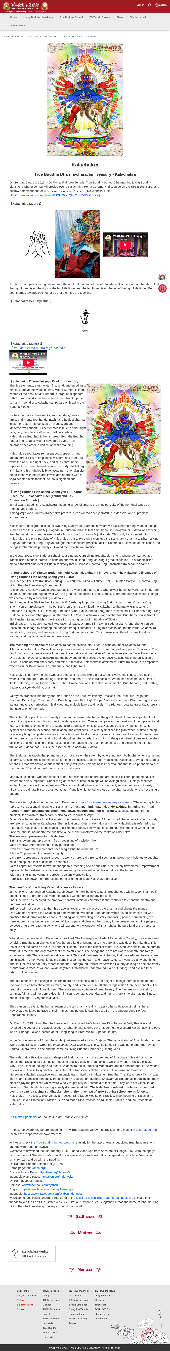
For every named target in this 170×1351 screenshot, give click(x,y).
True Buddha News (105, 1290)
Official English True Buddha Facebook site (104, 1197)
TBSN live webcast (78, 1300)
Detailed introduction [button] (35, 1256)
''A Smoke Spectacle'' (23, 1117)
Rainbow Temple (77, 1314)
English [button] (163, 4)
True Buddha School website (55, 1142)
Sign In (140, 4)
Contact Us (23, 1309)
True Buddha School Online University (50, 1332)
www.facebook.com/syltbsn (40, 1185)
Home (5, 36)
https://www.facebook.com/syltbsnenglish (48, 1189)
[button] (38, 17)
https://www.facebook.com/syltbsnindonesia (53, 1193)
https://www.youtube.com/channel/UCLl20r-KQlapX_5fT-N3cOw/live (54, 195)
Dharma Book (52, 36)
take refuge (144, 1129)
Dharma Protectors (73, 36)
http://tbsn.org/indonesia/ (57, 1176)
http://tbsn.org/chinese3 (54, 1172)
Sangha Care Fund (27, 1295)
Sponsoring (23, 1290)
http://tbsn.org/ (36, 1168)
